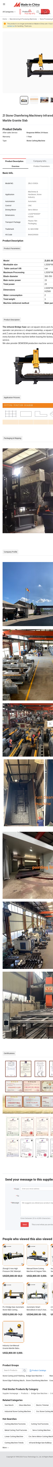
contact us (11, 26)
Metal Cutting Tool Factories (16, 1430)
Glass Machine (25, 1405)
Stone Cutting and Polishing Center (14, 1375)
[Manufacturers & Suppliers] (26, 4)
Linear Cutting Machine (14, 1436)
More (5, 1447)
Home (5, 19)
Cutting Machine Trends (14, 1442)
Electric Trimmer (42, 1405)
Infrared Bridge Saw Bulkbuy (40, 1442)
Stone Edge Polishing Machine (14, 1380)
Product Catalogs (39, 1370)
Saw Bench (9, 1405)
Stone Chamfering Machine (37, 1380)
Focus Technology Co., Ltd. (32, 1457)
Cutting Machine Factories (15, 1424)
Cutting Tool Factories (39, 1424)
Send (25, 1224)
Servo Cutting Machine (41, 1430)
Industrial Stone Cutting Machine (18, 1411)
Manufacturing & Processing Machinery (23, 19)
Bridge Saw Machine (34, 1375)
